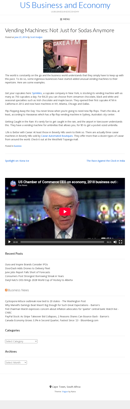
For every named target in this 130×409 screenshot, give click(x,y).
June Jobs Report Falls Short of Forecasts (27, 272)
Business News (18, 290)
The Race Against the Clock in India (105, 160)
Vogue (65, 391)
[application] (65, 211)
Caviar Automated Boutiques (57, 135)
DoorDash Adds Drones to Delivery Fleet (28, 268)
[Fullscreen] (120, 242)
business (17, 146)
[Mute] (115, 242)
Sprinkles (37, 93)
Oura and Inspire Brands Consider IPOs (26, 264)
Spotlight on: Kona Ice (17, 160)
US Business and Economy (65, 5)
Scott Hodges (36, 37)
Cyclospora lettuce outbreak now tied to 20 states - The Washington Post (45, 301)
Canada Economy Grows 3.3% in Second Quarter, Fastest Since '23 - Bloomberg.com (51, 320)
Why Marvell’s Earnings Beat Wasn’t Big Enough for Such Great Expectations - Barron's (52, 305)
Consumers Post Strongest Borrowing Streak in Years (34, 276)
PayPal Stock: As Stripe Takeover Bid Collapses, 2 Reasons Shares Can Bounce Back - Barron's (57, 316)
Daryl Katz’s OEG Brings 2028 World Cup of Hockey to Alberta (39, 280)
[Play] (9, 242)
